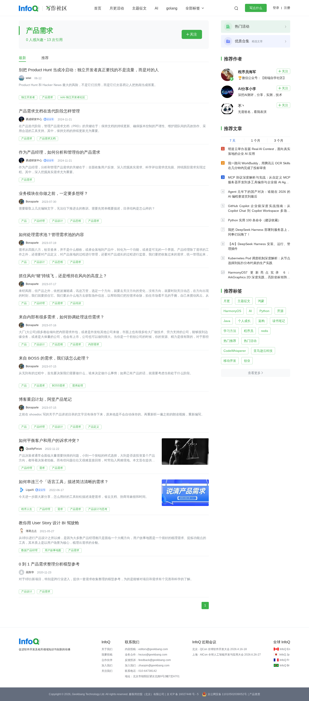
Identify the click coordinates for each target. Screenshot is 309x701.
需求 (42, 468)
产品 (24, 220)
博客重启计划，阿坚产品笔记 (45, 399)
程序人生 (26, 509)
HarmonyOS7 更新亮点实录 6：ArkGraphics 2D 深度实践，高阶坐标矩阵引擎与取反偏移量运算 (259, 277)
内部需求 (93, 344)
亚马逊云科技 (263, 351)
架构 (261, 321)
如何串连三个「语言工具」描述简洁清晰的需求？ (63, 481)
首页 (97, 8)
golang (171, 8)
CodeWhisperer (234, 351)
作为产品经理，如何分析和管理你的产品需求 (59, 152)
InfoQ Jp (284, 654)
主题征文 (139, 8)
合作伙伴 (107, 660)
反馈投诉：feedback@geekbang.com (148, 660)
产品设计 (57, 220)
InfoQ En (285, 649)
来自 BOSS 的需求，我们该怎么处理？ (54, 358)
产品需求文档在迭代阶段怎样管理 (49, 111)
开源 (280, 311)
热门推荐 (229, 341)
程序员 (248, 331)
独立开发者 (28, 97)
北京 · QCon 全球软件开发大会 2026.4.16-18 (219, 649)
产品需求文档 (47, 138)
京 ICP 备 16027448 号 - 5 (183, 694)
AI (156, 8)
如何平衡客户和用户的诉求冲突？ (49, 440)
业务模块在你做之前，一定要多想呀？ (53, 193)
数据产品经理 (29, 550)
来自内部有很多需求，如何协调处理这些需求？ (61, 317)
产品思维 (75, 220)
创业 (247, 360)
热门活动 (250, 341)
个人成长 (244, 321)
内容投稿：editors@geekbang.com (146, 649)
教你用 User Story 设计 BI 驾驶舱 (49, 523)
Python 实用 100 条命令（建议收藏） (254, 220)
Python (264, 311)
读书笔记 (278, 321)
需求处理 (77, 385)
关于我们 (107, 649)
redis (264, 331)
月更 (226, 301)
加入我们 (107, 665)
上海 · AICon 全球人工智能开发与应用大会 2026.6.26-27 (226, 654)
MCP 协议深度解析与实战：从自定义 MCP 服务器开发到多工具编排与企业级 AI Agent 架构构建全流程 (259, 182)
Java (226, 321)
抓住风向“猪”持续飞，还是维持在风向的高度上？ (63, 276)
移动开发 (229, 360)
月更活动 (116, 8)
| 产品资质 (254, 694)
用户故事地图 (53, 550)
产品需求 (47, 97)
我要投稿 (107, 654)
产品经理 (39, 220)
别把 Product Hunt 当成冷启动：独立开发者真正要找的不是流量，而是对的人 (89, 70)
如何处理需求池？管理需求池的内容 (51, 234)
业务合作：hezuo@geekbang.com (146, 654)
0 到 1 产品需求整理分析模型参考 (49, 564)
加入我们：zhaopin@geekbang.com (147, 665)
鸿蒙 (261, 301)
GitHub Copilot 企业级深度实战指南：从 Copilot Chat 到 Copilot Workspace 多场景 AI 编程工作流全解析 (259, 210)
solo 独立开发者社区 (72, 97)
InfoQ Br (285, 665)
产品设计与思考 (97, 509)
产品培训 (75, 303)
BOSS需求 (58, 385)
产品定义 (93, 426)
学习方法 (229, 331)
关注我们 (107, 670)
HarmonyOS (232, 311)
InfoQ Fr (284, 660)
